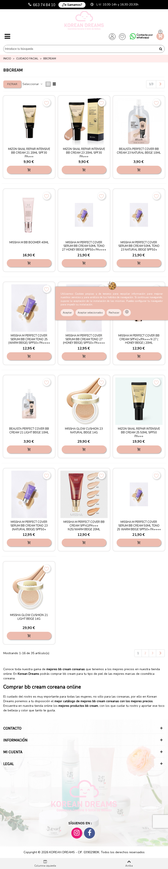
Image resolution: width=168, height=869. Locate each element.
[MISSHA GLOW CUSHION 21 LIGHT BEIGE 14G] (29, 587)
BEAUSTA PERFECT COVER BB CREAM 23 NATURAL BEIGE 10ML (139, 151)
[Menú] (7, 36)
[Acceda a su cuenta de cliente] (112, 36)
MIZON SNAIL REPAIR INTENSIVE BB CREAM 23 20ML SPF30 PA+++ (84, 152)
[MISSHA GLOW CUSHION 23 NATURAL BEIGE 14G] (84, 401)
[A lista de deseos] (47, 103)
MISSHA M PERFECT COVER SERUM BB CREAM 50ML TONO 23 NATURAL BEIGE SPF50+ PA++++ (138, 248)
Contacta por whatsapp (144, 36)
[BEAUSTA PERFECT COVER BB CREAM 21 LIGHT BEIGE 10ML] (29, 401)
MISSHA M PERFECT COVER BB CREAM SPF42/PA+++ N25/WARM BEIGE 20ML (84, 525)
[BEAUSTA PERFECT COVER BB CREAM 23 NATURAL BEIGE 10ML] (139, 121)
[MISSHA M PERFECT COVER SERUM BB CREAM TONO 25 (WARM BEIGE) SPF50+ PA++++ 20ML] (29, 308)
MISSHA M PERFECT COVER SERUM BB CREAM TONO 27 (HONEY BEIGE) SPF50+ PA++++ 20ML (84, 341)
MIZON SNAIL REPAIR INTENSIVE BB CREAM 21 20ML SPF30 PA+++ (29, 152)
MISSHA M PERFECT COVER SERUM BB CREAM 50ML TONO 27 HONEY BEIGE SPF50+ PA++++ (84, 246)
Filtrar (12, 84)
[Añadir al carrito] (29, 170)
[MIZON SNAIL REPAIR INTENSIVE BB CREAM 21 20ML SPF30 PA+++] (29, 121)
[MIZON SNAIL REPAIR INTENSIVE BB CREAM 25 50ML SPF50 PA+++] (139, 401)
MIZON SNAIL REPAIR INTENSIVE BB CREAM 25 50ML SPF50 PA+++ (139, 432)
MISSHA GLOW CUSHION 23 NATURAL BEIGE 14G (84, 430)
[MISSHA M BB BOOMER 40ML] (29, 215)
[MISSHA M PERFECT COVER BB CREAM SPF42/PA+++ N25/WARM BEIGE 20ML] (84, 494)
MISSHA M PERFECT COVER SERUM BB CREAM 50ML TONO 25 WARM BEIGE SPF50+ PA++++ (139, 525)
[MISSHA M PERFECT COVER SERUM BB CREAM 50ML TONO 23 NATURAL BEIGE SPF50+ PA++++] (139, 215)
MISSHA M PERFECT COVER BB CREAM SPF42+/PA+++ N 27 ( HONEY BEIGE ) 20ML (138, 339)
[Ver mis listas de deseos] (122, 36)
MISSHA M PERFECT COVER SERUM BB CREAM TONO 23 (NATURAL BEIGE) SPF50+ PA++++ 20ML (29, 527)
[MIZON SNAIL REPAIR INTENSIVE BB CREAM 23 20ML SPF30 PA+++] (84, 121)
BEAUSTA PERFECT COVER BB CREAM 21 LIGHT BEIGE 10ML (29, 430)
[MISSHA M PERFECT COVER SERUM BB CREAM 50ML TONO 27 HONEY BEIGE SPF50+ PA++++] (84, 215)
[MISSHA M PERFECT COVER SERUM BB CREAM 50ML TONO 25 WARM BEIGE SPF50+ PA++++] (139, 494)
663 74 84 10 (44, 5)
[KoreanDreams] (84, 20)
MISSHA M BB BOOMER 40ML (29, 242)
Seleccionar (31, 84)
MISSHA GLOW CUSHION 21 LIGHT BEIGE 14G (29, 617)
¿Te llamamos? (72, 5)
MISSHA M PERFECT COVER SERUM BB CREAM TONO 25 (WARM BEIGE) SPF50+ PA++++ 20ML (29, 341)
